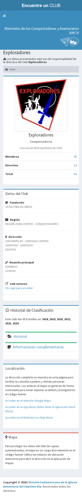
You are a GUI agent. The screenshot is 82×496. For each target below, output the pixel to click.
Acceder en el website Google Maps (28, 400)
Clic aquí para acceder (19, 288)
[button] (4, 16)
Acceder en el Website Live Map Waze (29, 417)
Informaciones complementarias (38, 346)
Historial (20, 336)
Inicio (12, 69)
